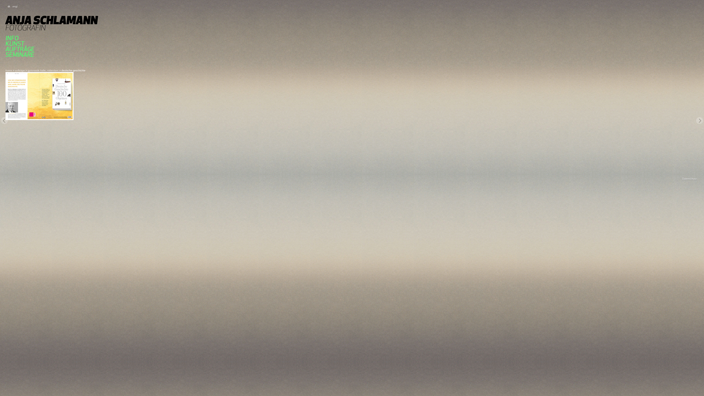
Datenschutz (689, 178)
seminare (20, 55)
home (9, 70)
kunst (15, 44)
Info (12, 38)
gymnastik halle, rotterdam (43, 70)
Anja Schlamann (52, 20)
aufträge (20, 49)
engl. (15, 6)
